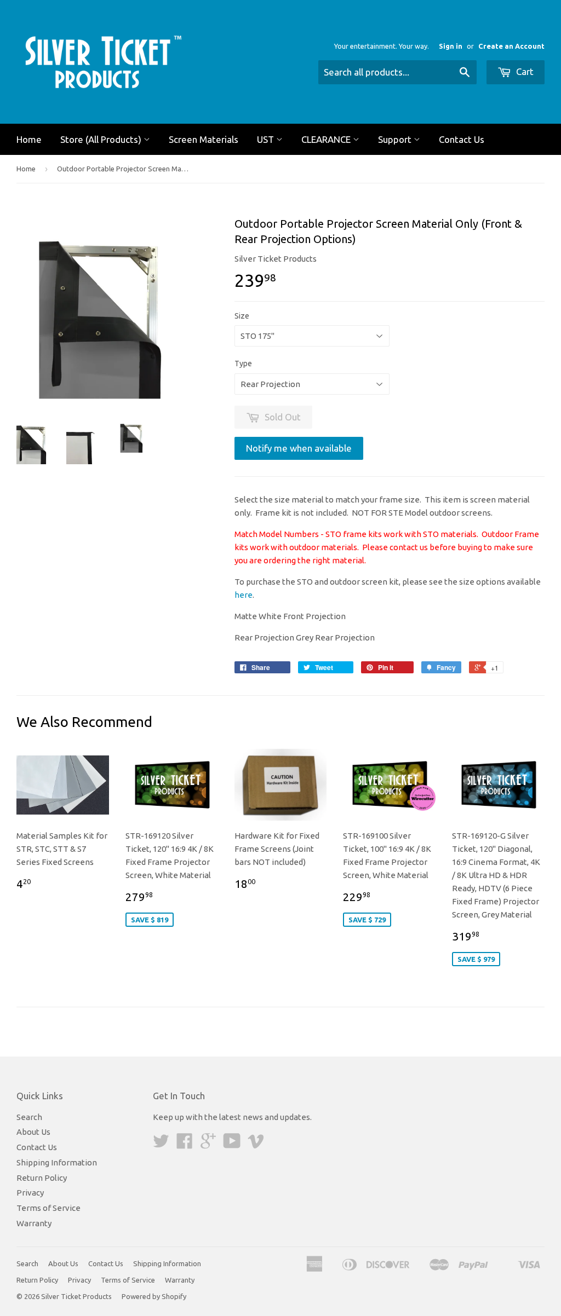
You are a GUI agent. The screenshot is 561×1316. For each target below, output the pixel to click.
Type (243, 363)
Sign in (450, 46)
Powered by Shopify (154, 1296)
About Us (33, 1131)
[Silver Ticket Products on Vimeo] (256, 1144)
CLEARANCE (327, 139)
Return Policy (41, 1177)
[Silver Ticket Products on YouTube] (232, 1144)
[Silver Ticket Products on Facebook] (184, 1144)
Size (241, 315)
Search (29, 1117)
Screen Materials (203, 139)
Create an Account (511, 46)
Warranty (33, 1223)
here (243, 594)
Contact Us (461, 139)
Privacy (30, 1192)
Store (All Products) (102, 139)
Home (29, 139)
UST (266, 139)
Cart (524, 71)
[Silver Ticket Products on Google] (208, 1144)
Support (396, 139)
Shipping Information (56, 1162)
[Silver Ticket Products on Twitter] (161, 1144)
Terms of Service (48, 1208)
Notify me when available (299, 448)
